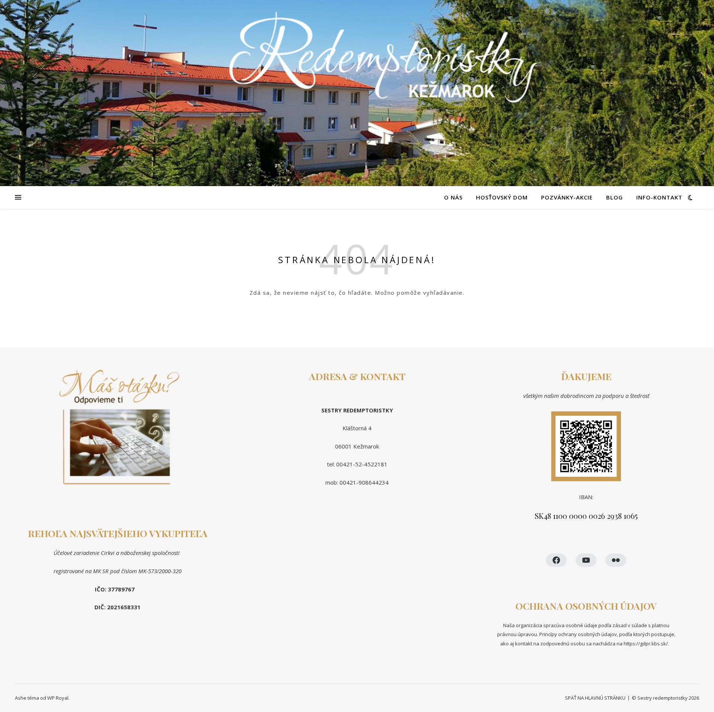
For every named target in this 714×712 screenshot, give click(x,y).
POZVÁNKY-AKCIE (567, 197)
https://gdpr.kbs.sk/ (645, 643)
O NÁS (453, 197)
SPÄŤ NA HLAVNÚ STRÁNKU (595, 698)
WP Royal (57, 698)
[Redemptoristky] (357, 93)
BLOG (614, 197)
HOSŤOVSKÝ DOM (502, 197)
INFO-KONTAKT (659, 197)
